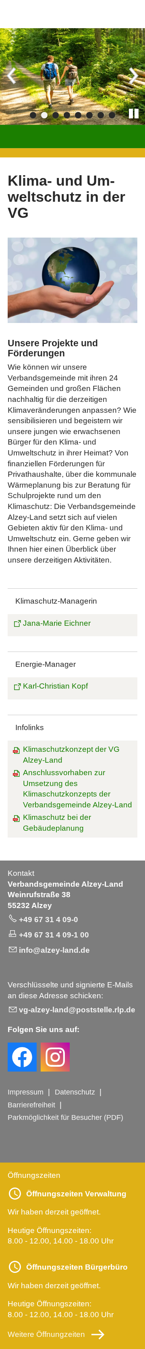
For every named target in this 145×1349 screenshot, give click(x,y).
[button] (12, 76)
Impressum (26, 1092)
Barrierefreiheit (31, 1105)
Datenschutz (75, 1092)
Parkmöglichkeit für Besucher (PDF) (65, 1117)
